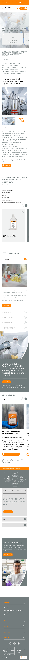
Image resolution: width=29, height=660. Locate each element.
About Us (6, 607)
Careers (6, 614)
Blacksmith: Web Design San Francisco (8, 654)
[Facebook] (10, 643)
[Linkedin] (18, 643)
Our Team (7, 612)
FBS (12, 37)
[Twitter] (14, 643)
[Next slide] (26, 205)
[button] (23, 8)
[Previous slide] (22, 205)
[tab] (15, 191)
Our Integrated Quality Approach (13, 610)
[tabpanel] (15, 226)
